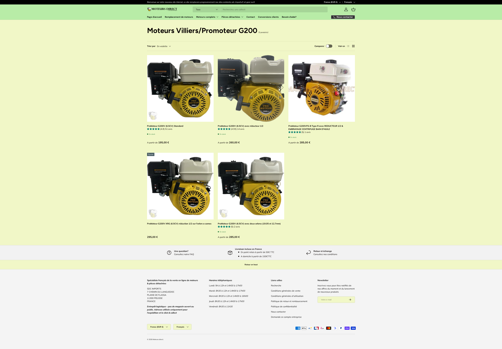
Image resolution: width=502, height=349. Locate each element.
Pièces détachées (231, 17)
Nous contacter (278, 311)
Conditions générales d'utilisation (287, 296)
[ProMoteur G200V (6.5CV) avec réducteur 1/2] (251, 88)
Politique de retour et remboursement (289, 301)
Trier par (151, 46)
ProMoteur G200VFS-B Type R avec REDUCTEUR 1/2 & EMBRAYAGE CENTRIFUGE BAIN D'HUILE (315, 127)
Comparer (319, 46)
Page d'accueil (154, 17)
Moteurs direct (158, 339)
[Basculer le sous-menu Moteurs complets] (217, 16)
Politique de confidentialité (284, 306)
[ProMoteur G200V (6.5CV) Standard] (180, 88)
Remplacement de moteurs (179, 17)
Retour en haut (251, 264)
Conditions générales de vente (285, 290)
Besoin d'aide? (289, 17)
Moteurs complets (205, 17)
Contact (250, 17)
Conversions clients (268, 17)
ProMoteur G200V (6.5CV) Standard (165, 126)
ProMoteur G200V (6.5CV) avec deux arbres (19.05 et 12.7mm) (249, 223)
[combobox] (260, 9)
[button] (353, 9)
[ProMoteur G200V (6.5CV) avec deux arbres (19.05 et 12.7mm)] (251, 186)
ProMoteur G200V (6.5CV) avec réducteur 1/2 (240, 126)
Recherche (276, 285)
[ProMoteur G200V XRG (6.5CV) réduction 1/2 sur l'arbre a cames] (180, 186)
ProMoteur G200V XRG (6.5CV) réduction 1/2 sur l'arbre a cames (179, 223)
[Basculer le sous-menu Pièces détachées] (242, 16)
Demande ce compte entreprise (286, 317)
